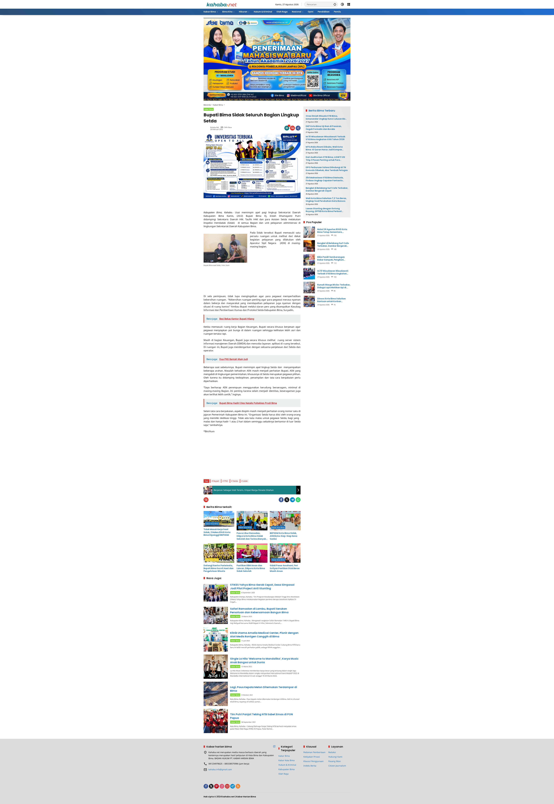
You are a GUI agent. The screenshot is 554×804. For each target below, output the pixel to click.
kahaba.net (214, 127)
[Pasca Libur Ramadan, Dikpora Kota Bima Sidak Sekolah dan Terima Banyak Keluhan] (252, 520)
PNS (226, 481)
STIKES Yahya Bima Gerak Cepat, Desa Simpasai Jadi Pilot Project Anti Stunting (262, 586)
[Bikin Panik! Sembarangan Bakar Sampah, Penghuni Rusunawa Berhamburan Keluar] (309, 260)
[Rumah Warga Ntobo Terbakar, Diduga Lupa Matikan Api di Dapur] (309, 287)
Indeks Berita (309, 765)
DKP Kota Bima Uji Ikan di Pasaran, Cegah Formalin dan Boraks (324, 128)
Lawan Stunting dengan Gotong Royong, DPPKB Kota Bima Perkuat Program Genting (324, 210)
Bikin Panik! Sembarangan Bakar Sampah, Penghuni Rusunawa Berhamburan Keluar (333, 258)
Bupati (216, 481)
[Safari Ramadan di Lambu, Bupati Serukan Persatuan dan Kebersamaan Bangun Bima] (216, 615)
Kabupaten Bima (212, 560)
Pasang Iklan (334, 761)
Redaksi (332, 752)
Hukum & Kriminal (287, 764)
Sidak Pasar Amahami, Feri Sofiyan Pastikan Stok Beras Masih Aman (285, 568)
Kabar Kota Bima (212, 524)
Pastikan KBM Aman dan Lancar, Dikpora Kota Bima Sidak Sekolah (251, 568)
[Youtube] (227, 786)
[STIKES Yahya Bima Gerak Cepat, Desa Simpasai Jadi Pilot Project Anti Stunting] (216, 592)
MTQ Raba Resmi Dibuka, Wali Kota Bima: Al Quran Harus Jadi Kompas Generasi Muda (324, 148)
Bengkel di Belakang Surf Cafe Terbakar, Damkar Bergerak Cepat (327, 189)
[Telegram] (292, 499)
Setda (235, 481)
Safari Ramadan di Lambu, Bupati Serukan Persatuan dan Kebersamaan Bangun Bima (259, 610)
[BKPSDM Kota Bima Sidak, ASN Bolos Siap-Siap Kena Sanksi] (285, 520)
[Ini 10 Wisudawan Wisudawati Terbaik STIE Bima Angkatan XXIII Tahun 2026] (309, 273)
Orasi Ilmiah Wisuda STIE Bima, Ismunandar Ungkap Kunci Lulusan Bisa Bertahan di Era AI (326, 117)
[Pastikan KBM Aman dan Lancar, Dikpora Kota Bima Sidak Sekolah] (252, 553)
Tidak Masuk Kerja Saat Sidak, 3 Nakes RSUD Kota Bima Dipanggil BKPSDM (217, 532)
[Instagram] (222, 786)
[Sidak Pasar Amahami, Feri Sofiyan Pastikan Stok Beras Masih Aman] (285, 553)
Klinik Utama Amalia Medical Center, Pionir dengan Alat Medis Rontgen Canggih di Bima (264, 634)
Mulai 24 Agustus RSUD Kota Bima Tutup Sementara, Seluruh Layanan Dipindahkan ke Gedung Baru (333, 230)
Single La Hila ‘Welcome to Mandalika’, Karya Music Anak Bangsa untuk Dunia (264, 660)
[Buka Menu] (348, 4)
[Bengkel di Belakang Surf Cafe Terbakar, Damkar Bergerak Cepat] (309, 246)
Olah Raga (283, 773)
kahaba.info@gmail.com (220, 769)
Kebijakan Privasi (311, 756)
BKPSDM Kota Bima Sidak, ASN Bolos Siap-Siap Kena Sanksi (283, 536)
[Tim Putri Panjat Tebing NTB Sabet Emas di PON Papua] (216, 721)
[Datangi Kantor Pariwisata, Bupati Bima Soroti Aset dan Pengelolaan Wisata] (219, 553)
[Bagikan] (298, 128)
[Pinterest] (216, 786)
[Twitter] (286, 499)
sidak (245, 481)
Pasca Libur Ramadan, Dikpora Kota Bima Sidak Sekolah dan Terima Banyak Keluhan (251, 536)
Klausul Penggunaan (313, 761)
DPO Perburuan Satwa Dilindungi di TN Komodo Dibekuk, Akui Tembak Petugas (327, 169)
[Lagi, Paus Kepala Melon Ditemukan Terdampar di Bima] (216, 694)
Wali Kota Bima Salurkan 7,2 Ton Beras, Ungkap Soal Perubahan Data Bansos (326, 199)
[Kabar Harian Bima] (222, 4)
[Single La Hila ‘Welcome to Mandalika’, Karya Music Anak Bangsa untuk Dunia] (216, 667)
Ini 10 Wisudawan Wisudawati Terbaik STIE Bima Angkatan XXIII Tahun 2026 (325, 138)
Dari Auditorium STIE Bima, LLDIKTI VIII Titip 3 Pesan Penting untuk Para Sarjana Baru (325, 158)
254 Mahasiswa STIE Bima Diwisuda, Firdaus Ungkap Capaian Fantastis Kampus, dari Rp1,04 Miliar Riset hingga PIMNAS (326, 179)
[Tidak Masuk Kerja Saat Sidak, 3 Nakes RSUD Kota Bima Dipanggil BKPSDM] (219, 519)
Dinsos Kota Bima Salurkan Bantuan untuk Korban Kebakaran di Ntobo (331, 300)
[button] (335, 4)
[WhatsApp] (298, 499)
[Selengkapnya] (274, 746)
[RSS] (238, 786)
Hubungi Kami (335, 756)
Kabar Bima (208, 109)
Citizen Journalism (337, 765)
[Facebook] (281, 499)
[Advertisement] (237, 202)
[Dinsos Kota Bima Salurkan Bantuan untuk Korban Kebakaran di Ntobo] (309, 301)
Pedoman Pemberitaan (314, 752)
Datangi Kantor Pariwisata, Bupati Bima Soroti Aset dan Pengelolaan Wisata (218, 568)
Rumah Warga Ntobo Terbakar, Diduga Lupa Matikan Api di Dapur (333, 286)
